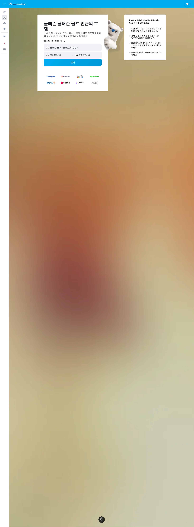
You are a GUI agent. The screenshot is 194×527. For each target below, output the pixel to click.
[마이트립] (4, 36)
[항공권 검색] (4, 12)
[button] (4, 4)
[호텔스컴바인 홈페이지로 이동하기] (18, 4)
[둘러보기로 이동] (4, 28)
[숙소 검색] (4, 17)
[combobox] (55, 41)
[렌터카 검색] (4, 23)
